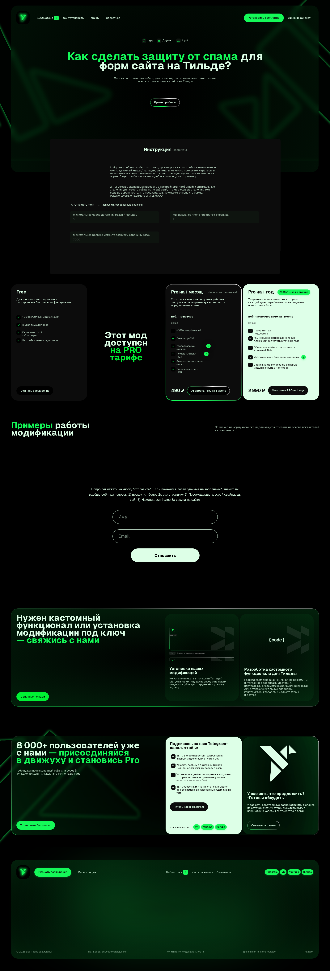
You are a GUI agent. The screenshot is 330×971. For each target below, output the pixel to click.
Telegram (276, 947)
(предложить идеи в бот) (191, 780)
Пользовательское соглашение (107, 951)
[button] (32, 696)
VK (258, 960)
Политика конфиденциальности (185, 951)
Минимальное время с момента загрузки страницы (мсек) (112, 234)
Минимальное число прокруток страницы (201, 214)
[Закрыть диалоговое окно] (313, 906)
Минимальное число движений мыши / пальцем (105, 214)
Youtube (294, 960)
